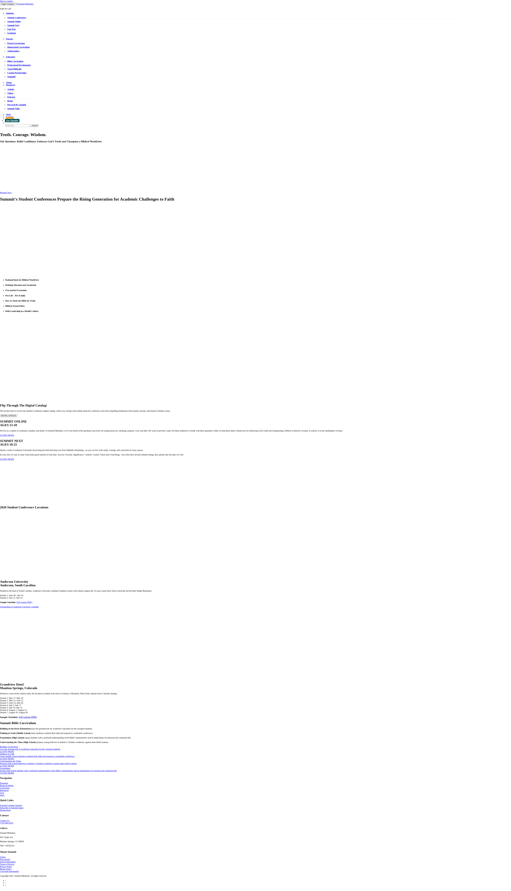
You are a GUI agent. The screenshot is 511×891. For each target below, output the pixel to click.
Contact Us (4, 820)
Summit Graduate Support (11, 805)
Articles (10, 89)
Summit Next (13, 25)
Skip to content (6, 1)
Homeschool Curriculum (18, 47)
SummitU (11, 77)
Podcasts (11, 97)
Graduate (11, 33)
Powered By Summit (16, 105)
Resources (10, 85)
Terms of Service (7, 864)
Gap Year (11, 29)
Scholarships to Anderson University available (19, 607)
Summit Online (14, 21)
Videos (10, 93)
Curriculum (5, 788)
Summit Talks (13, 108)
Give (10, 119)
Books (10, 101)
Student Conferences (16, 17)
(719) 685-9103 (6, 823)
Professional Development (19, 65)
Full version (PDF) (24, 602)
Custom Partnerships (16, 73)
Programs (4, 783)
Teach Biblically (14, 69)
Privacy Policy (6, 866)
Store (8, 114)
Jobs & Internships (8, 862)
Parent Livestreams (16, 43)
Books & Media (6, 785)
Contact (9, 117)
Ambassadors (13, 51)
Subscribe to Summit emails (11, 808)
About (9, 82)
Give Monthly (12, 120)
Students (10, 13)
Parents (9, 39)
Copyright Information (9, 871)
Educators (10, 57)
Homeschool (5, 810)
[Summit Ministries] (25, 4)
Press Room (5, 859)
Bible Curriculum (15, 61)
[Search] (258, 125)
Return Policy (6, 869)
